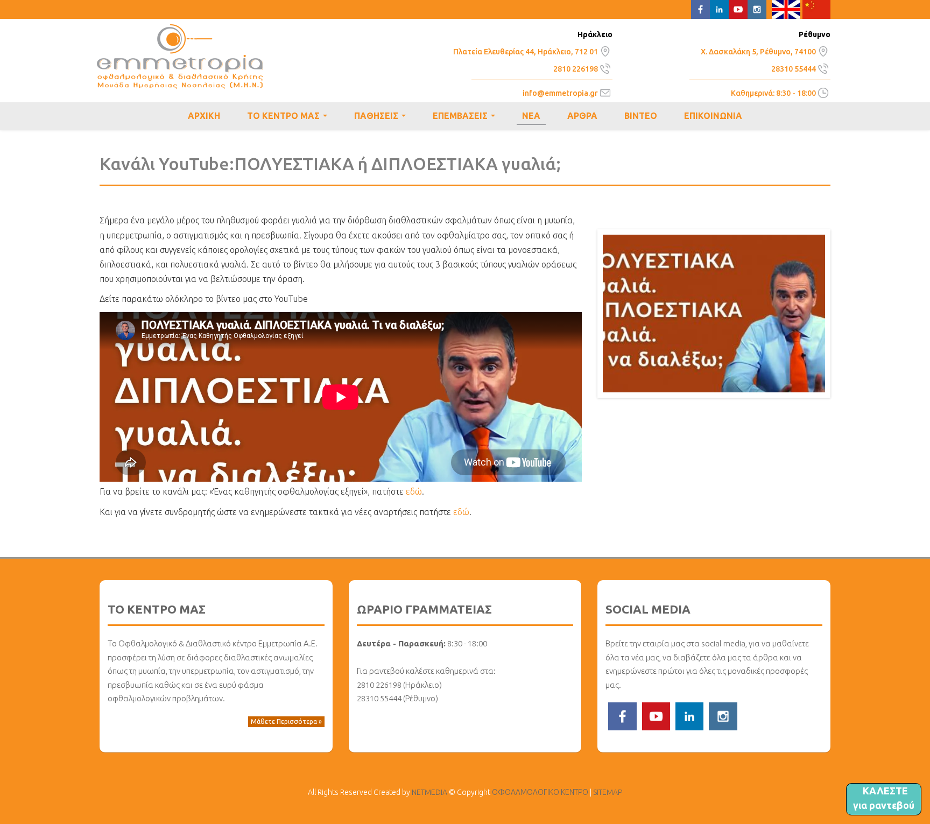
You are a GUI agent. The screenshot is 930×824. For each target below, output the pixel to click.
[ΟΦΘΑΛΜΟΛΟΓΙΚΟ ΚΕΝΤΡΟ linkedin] (689, 715)
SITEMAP (607, 792)
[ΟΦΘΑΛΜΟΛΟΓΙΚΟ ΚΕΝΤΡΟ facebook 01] (622, 715)
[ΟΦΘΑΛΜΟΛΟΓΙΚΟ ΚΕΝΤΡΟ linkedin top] (719, 8)
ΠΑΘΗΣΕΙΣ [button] (382, 117)
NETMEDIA (429, 792)
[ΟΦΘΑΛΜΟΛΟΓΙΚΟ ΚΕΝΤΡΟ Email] (605, 92)
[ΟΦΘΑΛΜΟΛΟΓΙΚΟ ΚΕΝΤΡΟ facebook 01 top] (700, 8)
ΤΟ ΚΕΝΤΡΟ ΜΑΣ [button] (289, 117)
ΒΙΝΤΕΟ (640, 116)
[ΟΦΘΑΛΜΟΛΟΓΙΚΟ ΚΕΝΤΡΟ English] (786, 8)
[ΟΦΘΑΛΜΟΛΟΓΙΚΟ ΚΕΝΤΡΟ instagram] (722, 715)
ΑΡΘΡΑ (582, 116)
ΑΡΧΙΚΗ (204, 116)
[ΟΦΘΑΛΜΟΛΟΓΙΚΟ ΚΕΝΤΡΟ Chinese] (816, 8)
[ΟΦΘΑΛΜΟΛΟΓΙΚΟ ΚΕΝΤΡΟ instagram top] (757, 8)
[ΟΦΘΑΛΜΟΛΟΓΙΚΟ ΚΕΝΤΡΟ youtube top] (738, 8)
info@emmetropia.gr (560, 93)
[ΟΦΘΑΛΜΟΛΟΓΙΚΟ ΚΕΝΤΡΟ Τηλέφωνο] (605, 67)
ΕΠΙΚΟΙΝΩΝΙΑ (713, 116)
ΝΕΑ (531, 116)
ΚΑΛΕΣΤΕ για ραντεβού (883, 798)
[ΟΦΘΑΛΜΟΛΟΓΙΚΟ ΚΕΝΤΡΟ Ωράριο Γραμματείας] (823, 92)
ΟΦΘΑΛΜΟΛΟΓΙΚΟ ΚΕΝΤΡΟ (180, 56)
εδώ (414, 491)
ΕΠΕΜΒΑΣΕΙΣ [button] (466, 117)
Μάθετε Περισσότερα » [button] (286, 721)
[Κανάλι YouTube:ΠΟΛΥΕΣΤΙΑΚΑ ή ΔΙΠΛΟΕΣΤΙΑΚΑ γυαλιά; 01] (714, 313)
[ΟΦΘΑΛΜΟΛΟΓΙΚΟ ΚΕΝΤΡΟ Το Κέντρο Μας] (605, 50)
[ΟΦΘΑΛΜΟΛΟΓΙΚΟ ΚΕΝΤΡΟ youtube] (656, 715)
